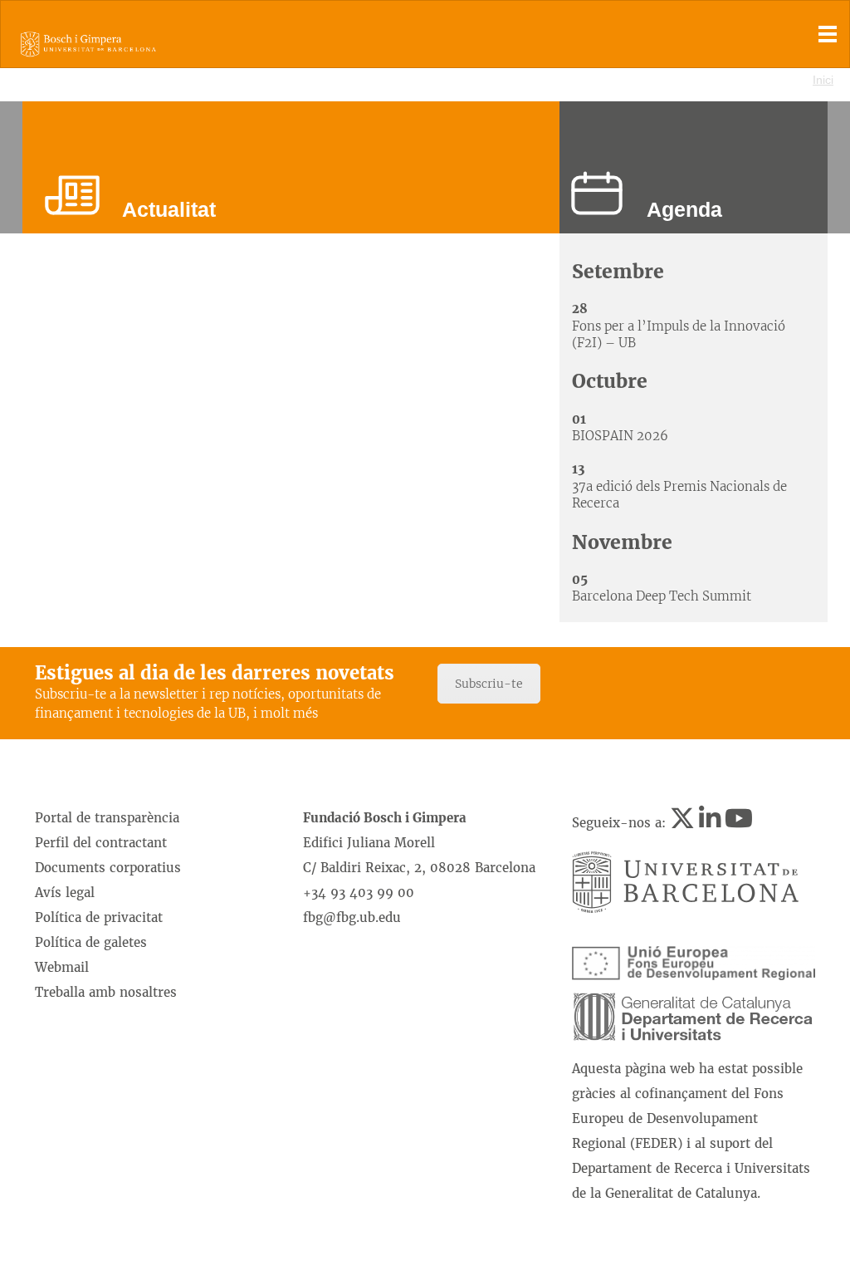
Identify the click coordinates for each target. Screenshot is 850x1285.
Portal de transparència (107, 818)
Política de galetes (91, 942)
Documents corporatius (108, 867)
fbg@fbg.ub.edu (352, 917)
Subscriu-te (489, 683)
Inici (823, 79)
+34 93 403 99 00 (358, 892)
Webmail (62, 967)
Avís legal (65, 892)
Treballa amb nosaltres (106, 992)
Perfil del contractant (101, 843)
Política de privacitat (99, 917)
